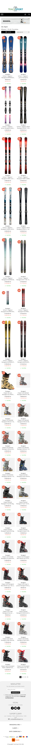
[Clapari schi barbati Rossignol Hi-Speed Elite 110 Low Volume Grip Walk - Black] (8, 547)
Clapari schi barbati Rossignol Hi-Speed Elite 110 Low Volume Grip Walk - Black (7, 557)
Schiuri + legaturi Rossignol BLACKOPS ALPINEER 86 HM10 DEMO (23, 361)
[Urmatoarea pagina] (27, 677)
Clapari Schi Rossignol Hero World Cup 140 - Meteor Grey (23, 666)
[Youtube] (15, 708)
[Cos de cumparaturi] (25, 14)
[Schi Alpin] (15, 21)
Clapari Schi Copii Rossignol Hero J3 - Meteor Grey (8, 612)
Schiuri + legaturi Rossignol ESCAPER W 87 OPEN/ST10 (8, 310)
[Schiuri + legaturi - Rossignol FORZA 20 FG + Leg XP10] (8, 205)
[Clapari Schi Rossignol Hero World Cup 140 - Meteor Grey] (23, 656)
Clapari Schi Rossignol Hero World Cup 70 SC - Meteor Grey (23, 557)
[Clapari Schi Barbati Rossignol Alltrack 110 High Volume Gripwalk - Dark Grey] (8, 465)
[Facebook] (12, 708)
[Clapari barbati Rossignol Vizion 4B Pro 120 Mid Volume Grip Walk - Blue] (23, 465)
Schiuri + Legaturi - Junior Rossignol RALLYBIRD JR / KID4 (23, 76)
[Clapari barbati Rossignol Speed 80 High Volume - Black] (8, 519)
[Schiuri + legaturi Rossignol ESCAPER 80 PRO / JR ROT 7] (8, 256)
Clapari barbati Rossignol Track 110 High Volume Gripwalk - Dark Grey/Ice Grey (23, 503)
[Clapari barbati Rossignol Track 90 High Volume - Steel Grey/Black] (8, 492)
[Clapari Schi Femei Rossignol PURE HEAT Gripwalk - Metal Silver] (23, 629)
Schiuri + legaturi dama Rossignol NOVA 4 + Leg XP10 (23, 228)
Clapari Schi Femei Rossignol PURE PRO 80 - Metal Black (8, 639)
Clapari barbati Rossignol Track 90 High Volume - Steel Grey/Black (7, 503)
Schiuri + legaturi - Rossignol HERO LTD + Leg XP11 (8, 177)
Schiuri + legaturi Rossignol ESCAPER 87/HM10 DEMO (23, 310)
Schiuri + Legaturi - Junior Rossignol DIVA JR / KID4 (7, 127)
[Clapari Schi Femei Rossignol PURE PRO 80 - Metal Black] (8, 629)
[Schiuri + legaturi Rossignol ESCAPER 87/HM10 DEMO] (23, 298)
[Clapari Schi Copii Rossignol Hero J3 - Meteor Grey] (8, 601)
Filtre (9, 32)
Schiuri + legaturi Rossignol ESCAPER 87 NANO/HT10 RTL (8, 361)
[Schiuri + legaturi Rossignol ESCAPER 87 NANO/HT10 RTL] (8, 338)
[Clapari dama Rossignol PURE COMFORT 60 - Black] (8, 656)
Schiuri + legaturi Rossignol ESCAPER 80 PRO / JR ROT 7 (8, 278)
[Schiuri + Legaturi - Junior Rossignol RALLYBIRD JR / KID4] (23, 54)
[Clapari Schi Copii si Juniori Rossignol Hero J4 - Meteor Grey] (23, 574)
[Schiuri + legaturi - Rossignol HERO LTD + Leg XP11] (8, 155)
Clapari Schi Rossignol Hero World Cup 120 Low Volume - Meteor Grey (8, 584)
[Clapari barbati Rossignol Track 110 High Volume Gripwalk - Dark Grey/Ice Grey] (23, 492)
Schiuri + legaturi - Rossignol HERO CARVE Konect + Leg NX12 (23, 177)
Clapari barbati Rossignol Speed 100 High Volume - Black (23, 530)
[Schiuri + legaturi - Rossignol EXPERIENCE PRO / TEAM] (8, 54)
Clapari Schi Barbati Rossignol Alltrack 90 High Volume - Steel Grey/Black (23, 421)
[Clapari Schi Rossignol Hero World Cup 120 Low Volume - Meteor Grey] (8, 574)
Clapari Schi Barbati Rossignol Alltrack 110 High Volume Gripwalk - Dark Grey (7, 475)
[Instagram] (18, 708)
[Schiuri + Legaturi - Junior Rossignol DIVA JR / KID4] (8, 104)
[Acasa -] (15, 9)
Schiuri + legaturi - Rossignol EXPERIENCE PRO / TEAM (8, 76)
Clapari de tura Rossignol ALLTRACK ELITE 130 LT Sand (7, 393)
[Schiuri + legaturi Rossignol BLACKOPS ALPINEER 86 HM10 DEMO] (23, 338)
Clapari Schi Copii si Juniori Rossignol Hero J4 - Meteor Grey (23, 584)
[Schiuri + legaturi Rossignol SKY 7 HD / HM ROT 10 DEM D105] (23, 256)
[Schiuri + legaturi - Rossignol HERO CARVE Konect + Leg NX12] (23, 155)
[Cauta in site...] (29, 14)
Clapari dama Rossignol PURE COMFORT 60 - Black (7, 666)
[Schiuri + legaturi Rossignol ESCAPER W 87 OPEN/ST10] (8, 298)
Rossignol (7, 74)
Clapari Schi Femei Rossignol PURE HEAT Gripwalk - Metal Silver (23, 639)
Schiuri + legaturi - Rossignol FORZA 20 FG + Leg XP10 (8, 228)
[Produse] (2, 15)
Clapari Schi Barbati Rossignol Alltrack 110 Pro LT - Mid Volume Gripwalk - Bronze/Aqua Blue (23, 448)
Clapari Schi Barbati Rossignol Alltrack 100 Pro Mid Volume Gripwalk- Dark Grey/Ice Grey (23, 393)
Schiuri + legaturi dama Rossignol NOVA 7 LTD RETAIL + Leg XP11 (23, 127)
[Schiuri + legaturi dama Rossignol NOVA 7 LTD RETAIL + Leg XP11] (23, 104)
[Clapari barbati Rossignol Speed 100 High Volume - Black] (23, 519)
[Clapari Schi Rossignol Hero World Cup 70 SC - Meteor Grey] (23, 547)
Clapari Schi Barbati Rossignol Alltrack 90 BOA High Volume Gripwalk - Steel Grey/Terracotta (7, 448)
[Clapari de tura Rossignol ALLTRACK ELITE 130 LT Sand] (8, 380)
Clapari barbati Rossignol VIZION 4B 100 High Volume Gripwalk (23, 612)
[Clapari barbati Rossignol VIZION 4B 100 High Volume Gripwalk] (23, 601)
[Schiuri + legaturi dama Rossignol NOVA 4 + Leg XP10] (23, 205)
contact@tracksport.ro (16, 719)
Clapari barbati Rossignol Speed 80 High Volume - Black (8, 530)
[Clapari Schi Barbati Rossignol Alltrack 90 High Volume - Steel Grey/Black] (23, 410)
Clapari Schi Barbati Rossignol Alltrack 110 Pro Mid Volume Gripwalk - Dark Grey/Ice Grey (7, 421)
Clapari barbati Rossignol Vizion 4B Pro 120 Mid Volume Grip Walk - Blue (23, 475)
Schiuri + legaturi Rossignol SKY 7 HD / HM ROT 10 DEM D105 (23, 278)
